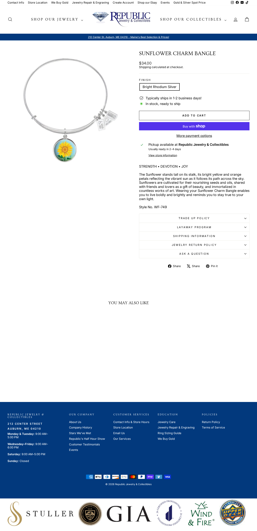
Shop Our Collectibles (192, 19)
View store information (162, 155)
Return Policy (211, 422)
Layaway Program (194, 227)
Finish (145, 79)
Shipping (145, 67)
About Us (75, 422)
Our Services (122, 439)
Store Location (37, 2)
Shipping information (194, 236)
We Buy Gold (59, 2)
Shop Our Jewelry (55, 19)
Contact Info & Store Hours (131, 422)
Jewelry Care (167, 422)
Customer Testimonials (84, 444)
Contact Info (16, 2)
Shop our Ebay (147, 2)
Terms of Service (213, 427)
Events (165, 2)
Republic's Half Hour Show (87, 439)
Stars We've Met (80, 433)
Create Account (123, 2)
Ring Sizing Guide (169, 433)
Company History (80, 427)
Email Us (119, 433)
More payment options (194, 136)
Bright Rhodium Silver (159, 87)
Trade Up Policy (194, 218)
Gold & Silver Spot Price (189, 2)
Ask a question (194, 253)
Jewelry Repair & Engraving (90, 2)
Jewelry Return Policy (194, 244)
